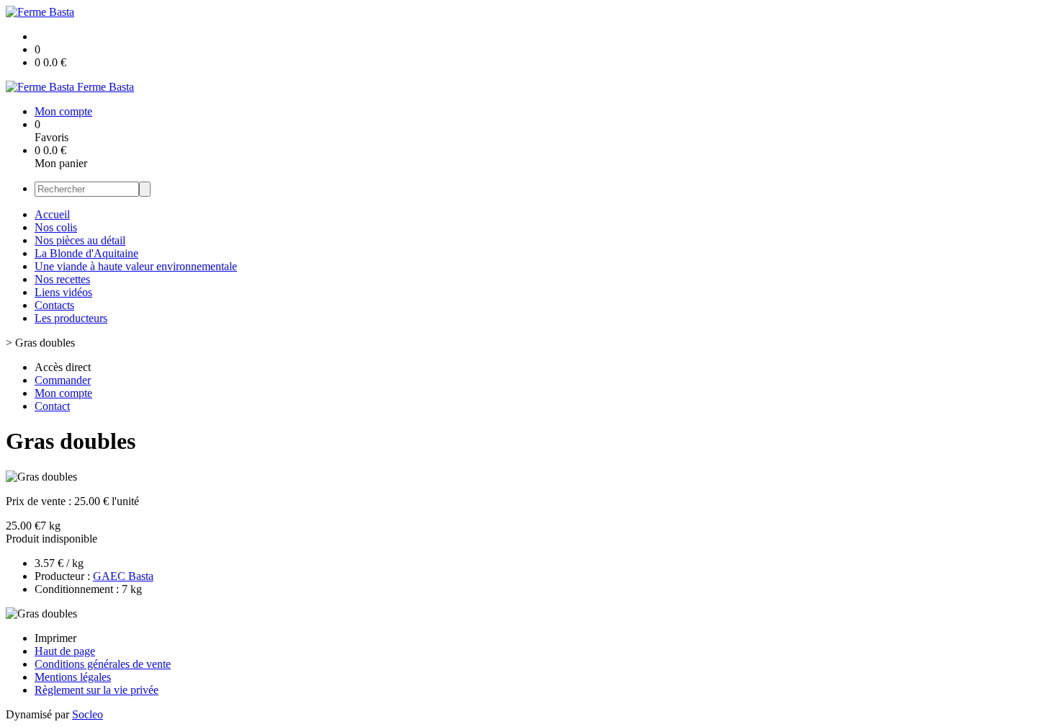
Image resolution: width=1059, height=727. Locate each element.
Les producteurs (71, 318)
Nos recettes (62, 279)
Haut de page (65, 651)
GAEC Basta (123, 576)
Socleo (87, 714)
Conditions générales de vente (103, 664)
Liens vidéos (63, 292)
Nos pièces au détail (80, 240)
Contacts (54, 305)
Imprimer (55, 638)
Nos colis (56, 227)
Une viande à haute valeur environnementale (136, 266)
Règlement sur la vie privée (96, 690)
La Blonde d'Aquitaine (86, 253)
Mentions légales (73, 677)
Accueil (52, 214)
